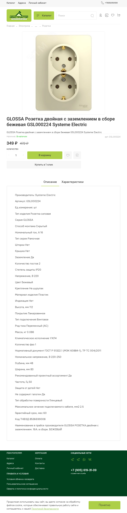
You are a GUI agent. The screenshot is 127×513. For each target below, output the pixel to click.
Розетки (46, 25)
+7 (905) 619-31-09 (84, 470)
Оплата (38, 458)
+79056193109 (111, 2)
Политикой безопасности (45, 508)
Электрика (24, 25)
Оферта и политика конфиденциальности (27, 489)
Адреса (22, 2)
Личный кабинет (37, 2)
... (36, 25)
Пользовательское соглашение (22, 484)
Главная (11, 25)
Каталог (11, 2)
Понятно (104, 505)
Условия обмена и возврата (20, 479)
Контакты (40, 463)
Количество (12, 149)
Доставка (39, 468)
